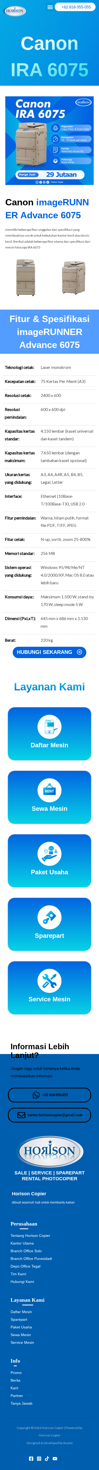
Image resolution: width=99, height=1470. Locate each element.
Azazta (68, 1443)
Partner (17, 1396)
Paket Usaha (21, 1327)
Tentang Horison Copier (30, 1235)
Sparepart (19, 1319)
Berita (15, 1380)
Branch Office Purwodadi (31, 1258)
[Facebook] (31, 1458)
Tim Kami (18, 1274)
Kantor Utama (22, 1243)
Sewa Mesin (21, 1335)
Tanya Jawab (21, 1403)
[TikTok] (47, 1458)
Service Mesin (22, 1342)
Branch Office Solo (26, 1251)
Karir (14, 1388)
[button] (50, 7)
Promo (16, 1373)
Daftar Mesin (21, 1312)
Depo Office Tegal (25, 1266)
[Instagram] (39, 1458)
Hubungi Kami (22, 1281)
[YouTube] (55, 1458)
